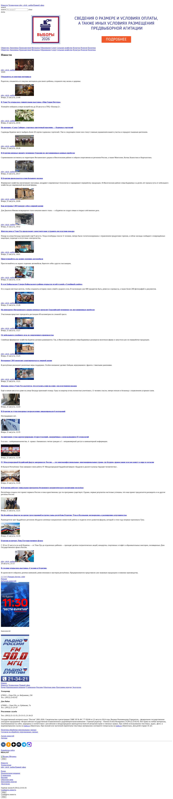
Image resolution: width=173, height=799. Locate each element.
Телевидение (13, 5)
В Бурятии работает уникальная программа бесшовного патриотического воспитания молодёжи (42, 488)
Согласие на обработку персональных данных (19, 732)
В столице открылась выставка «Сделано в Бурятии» (24, 568)
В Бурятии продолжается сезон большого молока (22, 178)
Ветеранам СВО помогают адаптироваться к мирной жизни (26, 361)
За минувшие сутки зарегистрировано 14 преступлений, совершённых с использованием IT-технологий (45, 437)
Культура (76, 48)
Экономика (14, 48)
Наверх (4, 683)
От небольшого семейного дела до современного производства (27, 335)
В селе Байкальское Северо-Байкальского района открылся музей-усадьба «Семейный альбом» (41, 284)
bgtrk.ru (27, 726)
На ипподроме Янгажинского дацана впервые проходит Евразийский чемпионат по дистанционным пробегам (48, 310)
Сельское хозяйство (64, 48)
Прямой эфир (31, 5)
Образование (45, 48)
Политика (92, 48)
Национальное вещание (15, 687)
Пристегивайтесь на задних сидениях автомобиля (22, 259)
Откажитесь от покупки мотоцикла (16, 77)
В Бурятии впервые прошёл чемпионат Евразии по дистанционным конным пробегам (38, 153)
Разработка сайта (8, 750)
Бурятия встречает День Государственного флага (22, 541)
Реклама (39, 687)
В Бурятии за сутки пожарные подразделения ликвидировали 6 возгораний (33, 411)
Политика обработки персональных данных (18, 730)
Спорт (53, 48)
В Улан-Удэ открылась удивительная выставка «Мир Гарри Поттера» (31, 102)
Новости (4, 5)
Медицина (35, 48)
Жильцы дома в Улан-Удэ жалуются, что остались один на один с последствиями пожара (39, 386)
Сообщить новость (8, 790)
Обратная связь (49, 687)
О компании (31, 687)
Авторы (4, 738)
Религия (84, 48)
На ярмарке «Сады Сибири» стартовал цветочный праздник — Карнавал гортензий (37, 127)
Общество (5, 48)
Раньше (16, 577)
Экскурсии (76, 687)
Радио (3, 687)
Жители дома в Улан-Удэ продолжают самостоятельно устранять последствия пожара (37, 231)
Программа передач (64, 687)
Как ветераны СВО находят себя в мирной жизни (22, 206)
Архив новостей (8, 581)
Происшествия (25, 48)
